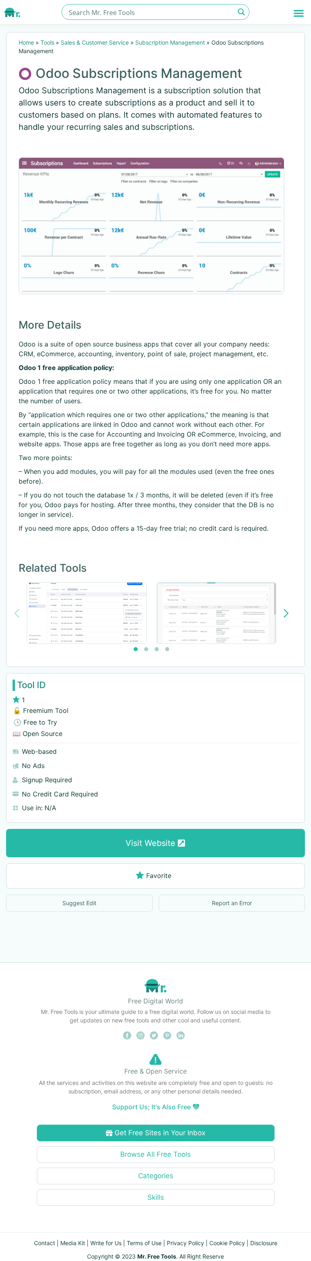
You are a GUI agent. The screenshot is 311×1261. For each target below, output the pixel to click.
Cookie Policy (227, 1242)
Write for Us (105, 1242)
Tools (47, 42)
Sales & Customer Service (95, 42)
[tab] (135, 649)
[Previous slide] (17, 613)
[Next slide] (286, 613)
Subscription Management (170, 42)
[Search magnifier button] (241, 12)
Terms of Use (144, 1242)
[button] (298, 13)
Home (26, 42)
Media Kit (72, 1242)
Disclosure (263, 1242)
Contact (44, 1242)
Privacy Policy (185, 1242)
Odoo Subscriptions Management (139, 73)
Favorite (158, 876)
